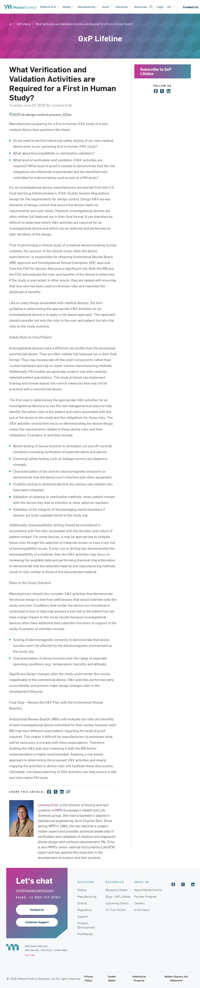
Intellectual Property (139, 978)
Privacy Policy (88, 978)
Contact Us (37, 910)
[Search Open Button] (151, 6)
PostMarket (85, 934)
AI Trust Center (116, 909)
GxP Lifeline (24, 24)
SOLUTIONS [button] (86, 882)
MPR (58, 810)
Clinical (82, 903)
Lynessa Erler (48, 804)
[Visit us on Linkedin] (193, 884)
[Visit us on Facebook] (173, 884)
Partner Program (145, 896)
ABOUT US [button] (141, 882)
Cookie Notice (112, 978)
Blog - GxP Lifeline (118, 896)
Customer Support (37, 922)
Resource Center (117, 890)
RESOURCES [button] (115, 882)
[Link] (68, 791)
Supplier (82, 916)
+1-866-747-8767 (45, 897)
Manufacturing (86, 896)
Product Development (86, 925)
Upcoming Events (117, 903)
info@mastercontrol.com (35, 890)
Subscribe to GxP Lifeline (155, 71)
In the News (142, 909)
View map (30, 954)
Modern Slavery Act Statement (176, 978)
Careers (139, 903)
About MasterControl (148, 890)
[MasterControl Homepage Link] (18, 7)
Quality (82, 890)
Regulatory (84, 909)
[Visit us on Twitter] (183, 884)
